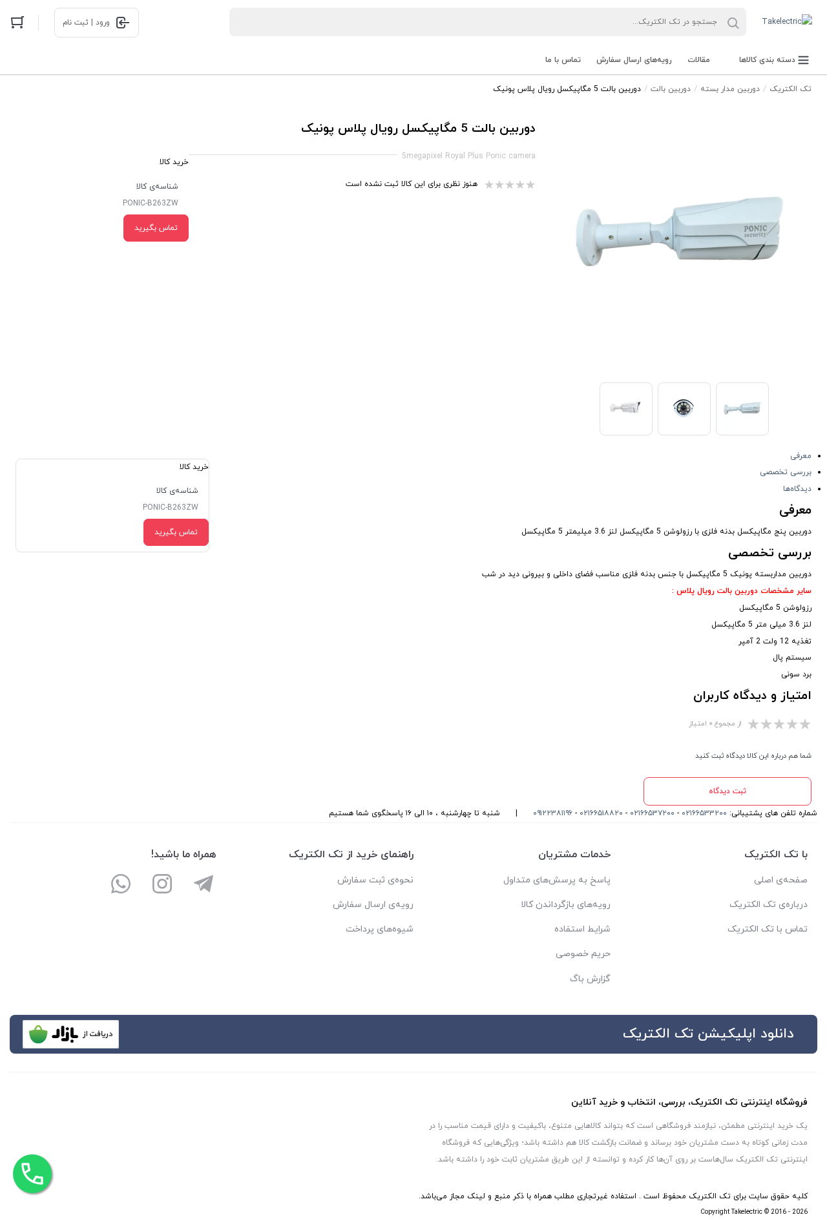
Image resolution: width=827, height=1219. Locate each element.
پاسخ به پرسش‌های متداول (557, 880)
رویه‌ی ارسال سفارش (373, 905)
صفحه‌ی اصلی (781, 880)
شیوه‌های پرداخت (380, 929)
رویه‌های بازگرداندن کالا (566, 905)
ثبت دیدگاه (727, 791)
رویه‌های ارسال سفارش (634, 60)
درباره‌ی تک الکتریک (768, 905)
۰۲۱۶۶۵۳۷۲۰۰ (652, 813)
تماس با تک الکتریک (768, 929)
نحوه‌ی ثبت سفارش (375, 880)
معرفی (800, 456)
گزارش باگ (590, 979)
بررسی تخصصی (785, 472)
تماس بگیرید (156, 228)
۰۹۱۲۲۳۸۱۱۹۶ (552, 813)
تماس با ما (563, 60)
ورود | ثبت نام (86, 22)
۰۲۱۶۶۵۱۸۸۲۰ (601, 813)
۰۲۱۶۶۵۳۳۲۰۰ (704, 813)
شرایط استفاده (582, 929)
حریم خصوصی (583, 954)
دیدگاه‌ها (797, 489)
